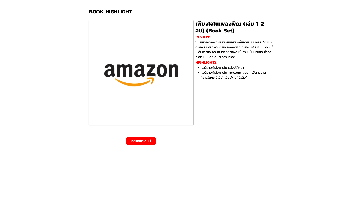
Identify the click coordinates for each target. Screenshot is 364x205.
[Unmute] (100, 119)
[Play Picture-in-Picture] (181, 119)
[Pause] (94, 119)
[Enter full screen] (188, 119)
